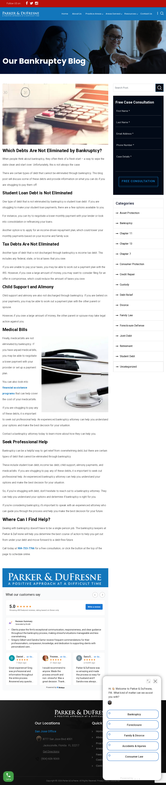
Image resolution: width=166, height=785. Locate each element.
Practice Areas (93, 13)
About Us (77, 13)
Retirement (126, 346)
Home (65, 13)
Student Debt (127, 356)
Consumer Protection (132, 264)
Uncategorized (128, 366)
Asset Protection (129, 212)
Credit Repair (127, 274)
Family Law (126, 315)
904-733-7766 (26, 548)
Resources (130, 13)
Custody (124, 284)
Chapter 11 (126, 233)
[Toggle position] (148, 681)
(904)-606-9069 (50, 758)
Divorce (124, 305)
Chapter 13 (126, 243)
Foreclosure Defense (132, 325)
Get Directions (51, 751)
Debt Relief (126, 294)
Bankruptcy (126, 223)
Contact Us (146, 13)
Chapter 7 (125, 253)
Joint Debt (126, 335)
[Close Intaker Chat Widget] (155, 681)
